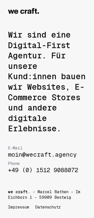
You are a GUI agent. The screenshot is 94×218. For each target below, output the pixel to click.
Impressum (18, 207)
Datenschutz (48, 207)
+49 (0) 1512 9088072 (43, 167)
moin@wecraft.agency (42, 152)
